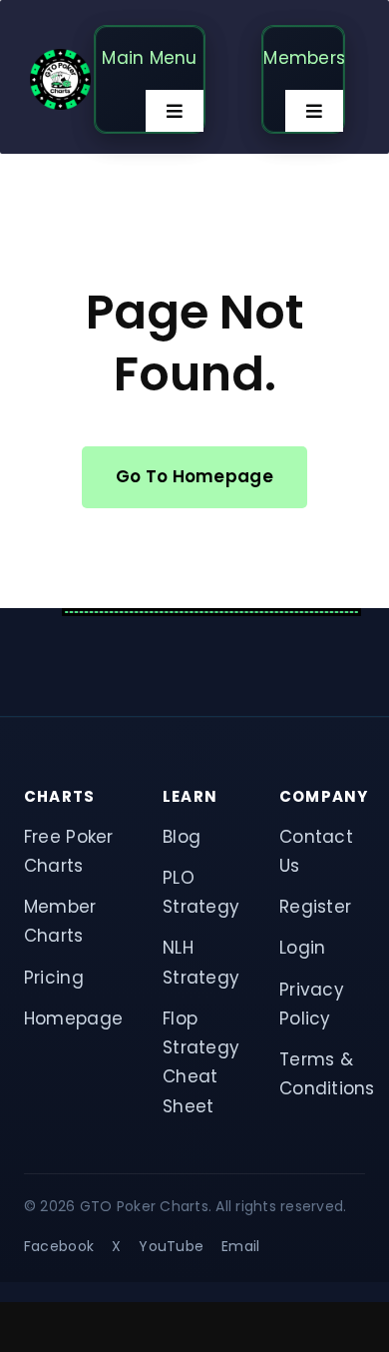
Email (240, 1246)
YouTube (171, 1246)
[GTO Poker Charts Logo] (60, 57)
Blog (181, 837)
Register (315, 907)
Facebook (59, 1246)
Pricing (54, 978)
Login (302, 948)
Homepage (73, 1018)
